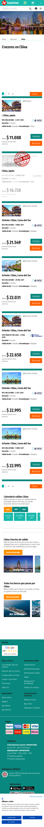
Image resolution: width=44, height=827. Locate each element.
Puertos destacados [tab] (13, 552)
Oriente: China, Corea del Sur (16, 220)
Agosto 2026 (8, 517)
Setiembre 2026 (19, 517)
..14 (9, 94)
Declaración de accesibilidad (29, 682)
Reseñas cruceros (30, 700)
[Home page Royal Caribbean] (36, 335)
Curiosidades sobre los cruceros (10, 666)
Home (4, 39)
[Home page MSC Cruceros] (38, 120)
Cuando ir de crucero (9, 679)
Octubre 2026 (31, 517)
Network (5, 701)
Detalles (36, 136)
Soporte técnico (29, 665)
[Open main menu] (40, 8)
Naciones (13, 39)
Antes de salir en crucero (11, 671)
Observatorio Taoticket (32, 708)
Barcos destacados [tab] (12, 597)
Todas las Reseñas (10, 654)
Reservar (36, 143)
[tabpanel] (22, 517)
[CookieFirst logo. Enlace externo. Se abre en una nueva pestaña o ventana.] (3, 799)
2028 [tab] (24, 509)
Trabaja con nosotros (31, 687)
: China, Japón (8, 115)
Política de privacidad (35, 797)
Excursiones (6, 683)
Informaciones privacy (31, 669)
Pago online (28, 704)
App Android (6, 710)
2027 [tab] (16, 509)
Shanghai (15, 126)
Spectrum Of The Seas (10, 335)
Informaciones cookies (32, 673)
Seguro (26, 677)
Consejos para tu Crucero (11, 675)
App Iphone (6, 706)
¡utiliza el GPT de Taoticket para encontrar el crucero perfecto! (24, 774)
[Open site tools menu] (40, 3)
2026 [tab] (8, 509)
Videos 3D (5, 687)
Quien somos (6, 697)
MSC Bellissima (8, 120)
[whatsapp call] (25, 3)
